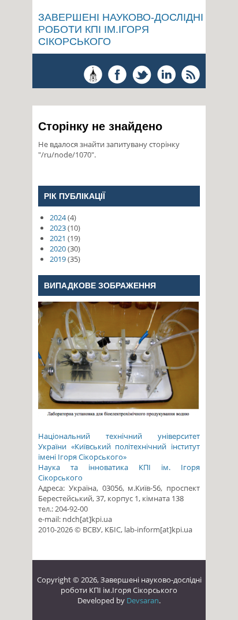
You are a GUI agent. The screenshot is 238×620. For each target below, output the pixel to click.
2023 (58, 228)
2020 (58, 248)
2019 (58, 259)
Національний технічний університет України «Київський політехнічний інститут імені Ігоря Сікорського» (119, 446)
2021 (58, 238)
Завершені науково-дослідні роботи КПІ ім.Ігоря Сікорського (120, 29)
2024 (58, 217)
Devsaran (143, 600)
